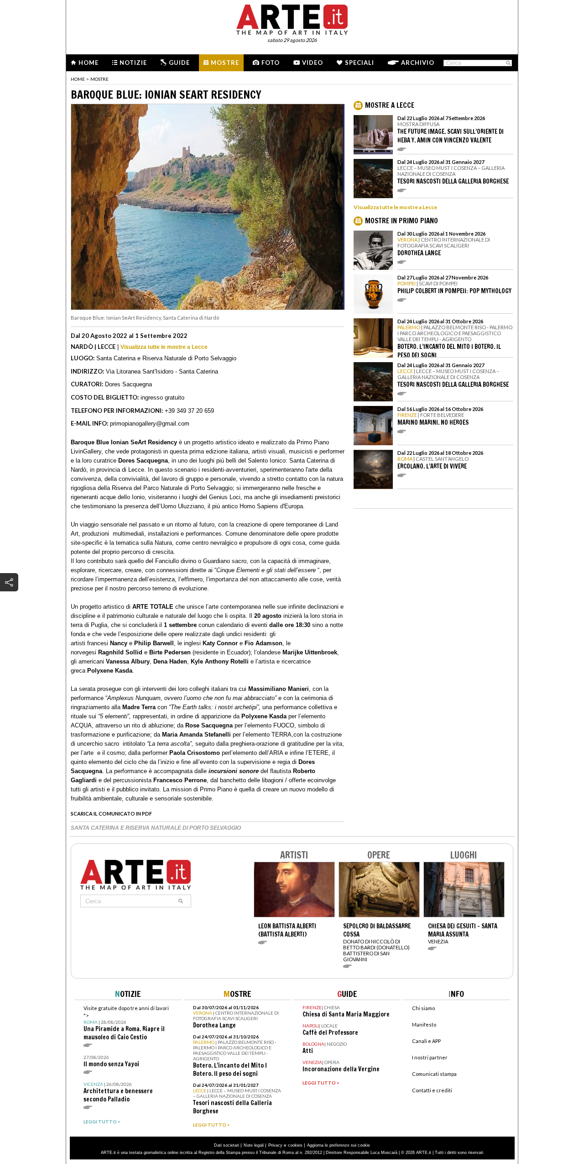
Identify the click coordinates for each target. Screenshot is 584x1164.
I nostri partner (430, 1057)
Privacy (275, 1145)
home (78, 79)
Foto (270, 62)
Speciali (359, 62)
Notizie (133, 62)
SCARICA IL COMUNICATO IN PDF (111, 813)
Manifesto (424, 1024)
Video (312, 62)
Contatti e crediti (432, 1090)
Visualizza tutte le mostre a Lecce (164, 347)
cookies (295, 1145)
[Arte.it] (292, 18)
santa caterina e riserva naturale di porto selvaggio (156, 828)
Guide (179, 62)
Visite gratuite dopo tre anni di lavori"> (126, 1023)
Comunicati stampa (434, 1074)
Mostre (225, 62)
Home (88, 62)
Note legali (254, 1145)
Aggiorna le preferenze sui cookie (338, 1145)
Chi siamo (423, 1008)
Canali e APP (426, 1041)
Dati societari (226, 1145)
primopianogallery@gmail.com (149, 423)
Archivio (417, 62)
